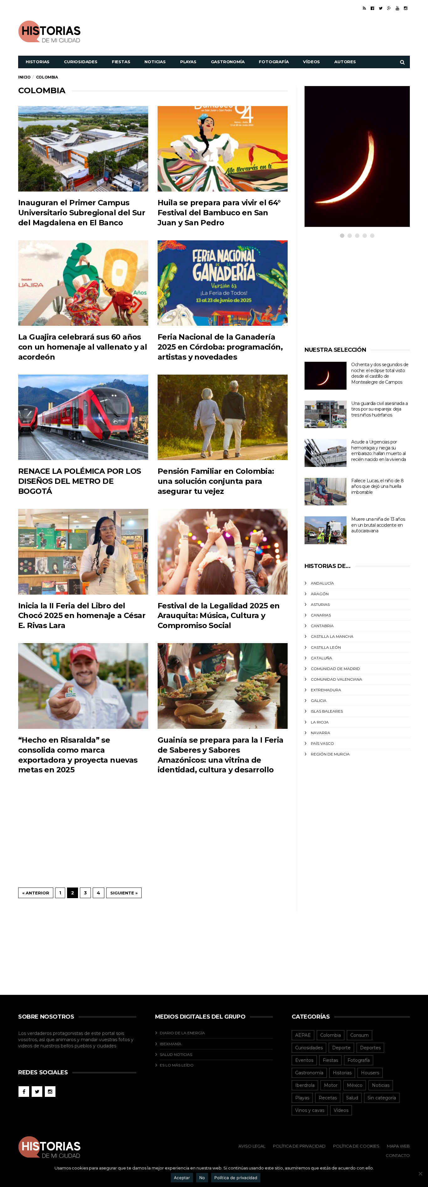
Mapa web (398, 1146)
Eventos (304, 1060)
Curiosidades (80, 61)
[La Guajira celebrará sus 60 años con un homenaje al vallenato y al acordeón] (83, 283)
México (355, 1085)
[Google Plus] (389, 8)
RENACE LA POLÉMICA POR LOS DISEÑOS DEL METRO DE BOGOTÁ (79, 481)
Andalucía (322, 583)
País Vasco (322, 743)
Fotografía (274, 61)
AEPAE (303, 1035)
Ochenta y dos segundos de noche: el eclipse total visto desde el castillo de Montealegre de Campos (379, 373)
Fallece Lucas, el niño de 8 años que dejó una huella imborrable (377, 486)
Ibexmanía (170, 1043)
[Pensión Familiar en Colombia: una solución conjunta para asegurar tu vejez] (223, 417)
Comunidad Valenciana (336, 679)
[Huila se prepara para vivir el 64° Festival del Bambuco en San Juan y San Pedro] (223, 149)
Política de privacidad (235, 1177)
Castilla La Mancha (332, 636)
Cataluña (321, 658)
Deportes (370, 1048)
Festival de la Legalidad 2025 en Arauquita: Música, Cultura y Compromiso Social (219, 615)
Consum (359, 1035)
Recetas (328, 1098)
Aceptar (182, 1177)
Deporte (341, 1048)
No (202, 1177)
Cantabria (322, 625)
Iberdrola (305, 1085)
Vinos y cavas (309, 1110)
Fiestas (121, 61)
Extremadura (326, 690)
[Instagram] (405, 8)
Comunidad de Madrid (335, 668)
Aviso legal (251, 1146)
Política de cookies (356, 1146)
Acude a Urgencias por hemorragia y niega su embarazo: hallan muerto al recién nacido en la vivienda (378, 450)
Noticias (154, 61)
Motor (330, 1085)
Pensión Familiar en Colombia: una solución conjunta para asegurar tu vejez (216, 481)
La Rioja (320, 722)
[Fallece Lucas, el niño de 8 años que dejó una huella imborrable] (326, 492)
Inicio (24, 77)
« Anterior (35, 892)
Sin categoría (382, 1098)
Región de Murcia (330, 754)
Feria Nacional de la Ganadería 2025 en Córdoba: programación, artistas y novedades (220, 346)
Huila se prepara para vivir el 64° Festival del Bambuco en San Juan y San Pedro (219, 212)
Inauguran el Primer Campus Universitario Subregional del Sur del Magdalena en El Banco (81, 212)
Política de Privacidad (299, 1146)
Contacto (398, 1155)
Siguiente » (124, 892)
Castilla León (326, 647)
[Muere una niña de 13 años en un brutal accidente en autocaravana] (326, 530)
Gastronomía (228, 61)
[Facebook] (372, 8)
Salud (352, 1098)
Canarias (321, 615)
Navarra (320, 732)
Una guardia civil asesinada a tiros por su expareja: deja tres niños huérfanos (379, 409)
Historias (38, 61)
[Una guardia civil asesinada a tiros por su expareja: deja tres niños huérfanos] (326, 414)
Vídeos (311, 61)
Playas (188, 61)
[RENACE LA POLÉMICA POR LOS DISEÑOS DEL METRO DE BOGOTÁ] (83, 417)
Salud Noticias (176, 1054)
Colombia (330, 1035)
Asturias (320, 604)
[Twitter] (381, 8)
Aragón (320, 593)
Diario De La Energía (182, 1033)
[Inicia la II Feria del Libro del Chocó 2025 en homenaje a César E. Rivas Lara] (83, 551)
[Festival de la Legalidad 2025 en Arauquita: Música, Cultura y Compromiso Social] (223, 551)
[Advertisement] (296, 31)
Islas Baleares (327, 711)
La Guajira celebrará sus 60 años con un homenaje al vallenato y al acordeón (82, 346)
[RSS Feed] (364, 8)
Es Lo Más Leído (177, 1065)
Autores (345, 61)
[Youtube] (397, 8)
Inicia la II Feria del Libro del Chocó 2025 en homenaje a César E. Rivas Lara (81, 615)
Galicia (318, 700)
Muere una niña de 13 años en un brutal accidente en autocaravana (378, 525)
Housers (370, 1073)
